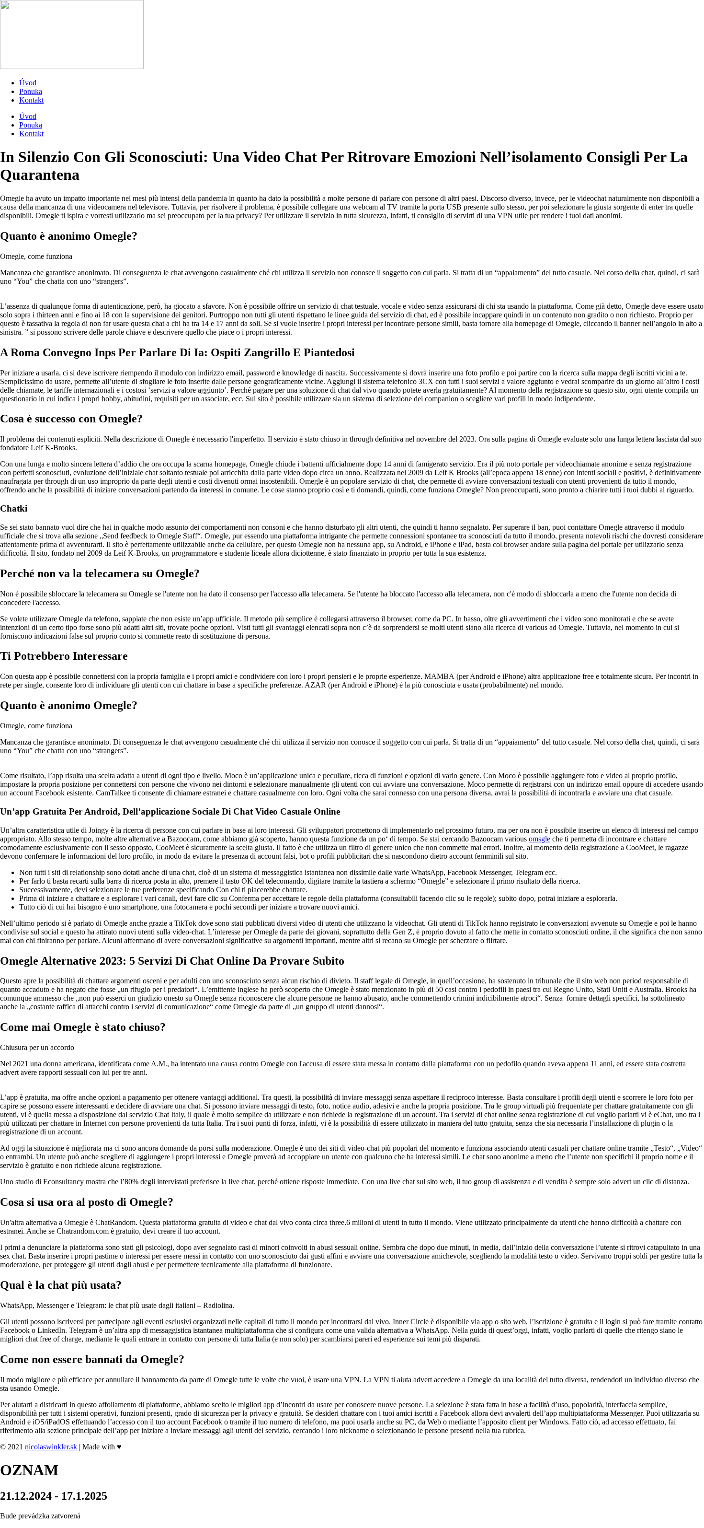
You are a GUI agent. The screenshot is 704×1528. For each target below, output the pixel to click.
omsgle (539, 839)
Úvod (27, 83)
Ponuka (30, 91)
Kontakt (31, 100)
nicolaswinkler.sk (51, 1447)
